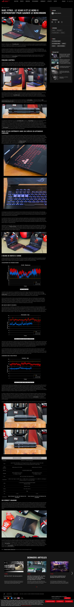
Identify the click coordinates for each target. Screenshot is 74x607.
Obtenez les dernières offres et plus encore (59, 596)
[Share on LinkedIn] (58, 22)
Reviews (62, 32)
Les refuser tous (60, 601)
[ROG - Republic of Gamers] (6, 1)
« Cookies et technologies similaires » (26, 605)
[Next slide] (72, 573)
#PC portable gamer (56, 43)
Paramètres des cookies (50, 601)
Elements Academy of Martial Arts (9, 549)
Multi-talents (59, 30)
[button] (67, 598)
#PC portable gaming (56, 41)
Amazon (9, 496)
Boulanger (12, 496)
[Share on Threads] (62, 22)
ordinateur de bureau (22, 140)
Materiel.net (23, 496)
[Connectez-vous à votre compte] (69, 1)
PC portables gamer (16, 94)
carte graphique (14, 56)
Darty (17, 496)
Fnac (15, 496)
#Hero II (63, 43)
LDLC (19, 496)
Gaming (53, 30)
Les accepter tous (69, 601)
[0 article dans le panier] (71, 1)
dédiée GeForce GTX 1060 (9, 101)
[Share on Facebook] (52, 22)
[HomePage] (4, 594)
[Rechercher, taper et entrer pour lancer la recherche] (67, 1)
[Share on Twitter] (55, 22)
